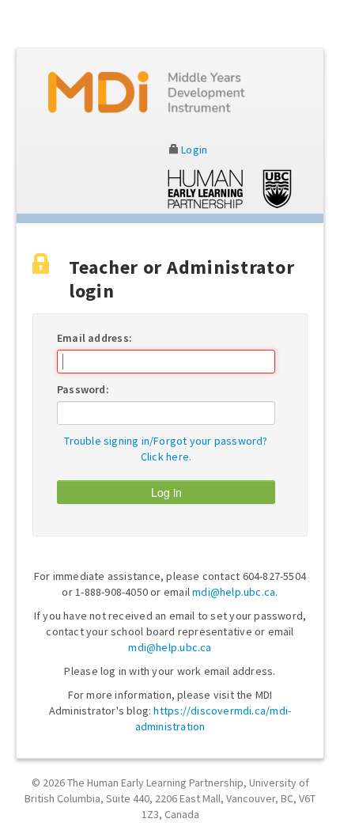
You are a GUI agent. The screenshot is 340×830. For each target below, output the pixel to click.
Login (193, 149)
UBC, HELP (230, 189)
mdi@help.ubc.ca (233, 592)
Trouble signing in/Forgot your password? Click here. (165, 449)
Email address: (94, 338)
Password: (83, 389)
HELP (147, 92)
